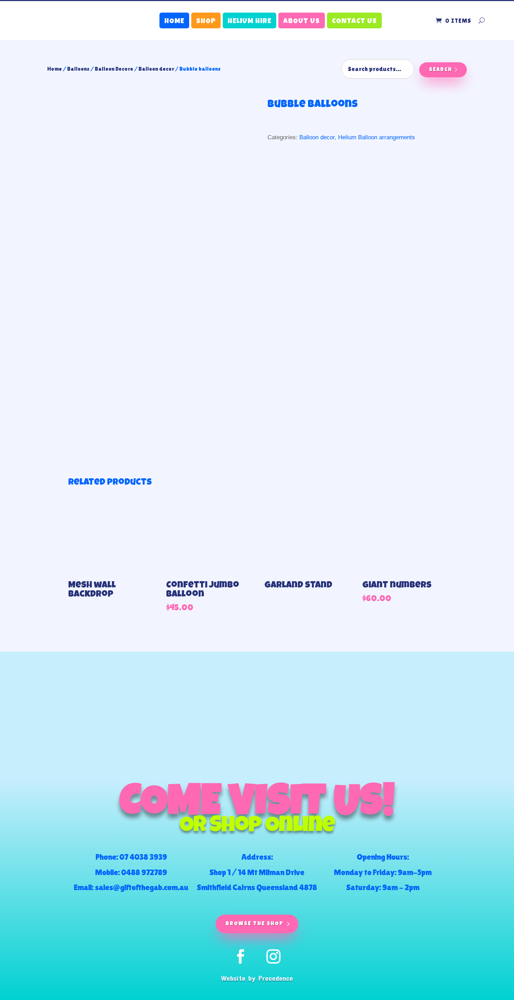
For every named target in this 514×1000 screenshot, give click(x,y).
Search (440, 69)
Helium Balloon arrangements (376, 137)
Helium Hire (249, 21)
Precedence (275, 978)
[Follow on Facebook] (241, 957)
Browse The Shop (255, 924)
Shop (206, 21)
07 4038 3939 (143, 856)
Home (174, 21)
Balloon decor (156, 68)
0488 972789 (144, 872)
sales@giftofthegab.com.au (141, 887)
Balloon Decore (114, 68)
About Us (301, 21)
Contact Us (354, 21)
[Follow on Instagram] (273, 957)
